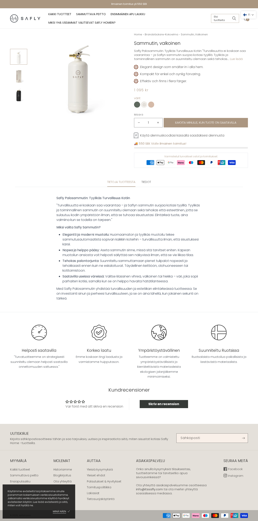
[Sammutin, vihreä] (137, 105)
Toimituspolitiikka (99, 487)
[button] (225, 18)
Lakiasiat (93, 493)
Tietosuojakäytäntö (101, 499)
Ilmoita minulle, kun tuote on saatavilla (205, 122)
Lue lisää (236, 59)
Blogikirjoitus (62, 475)
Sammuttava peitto (24, 475)
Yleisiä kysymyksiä (100, 469)
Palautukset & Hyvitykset (104, 481)
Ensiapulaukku (20, 481)
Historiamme (62, 469)
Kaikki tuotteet (20, 469)
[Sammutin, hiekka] (151, 105)
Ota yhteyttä (62, 481)
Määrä (138, 115)
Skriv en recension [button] (163, 404)
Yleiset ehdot (96, 475)
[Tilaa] (243, 438)
